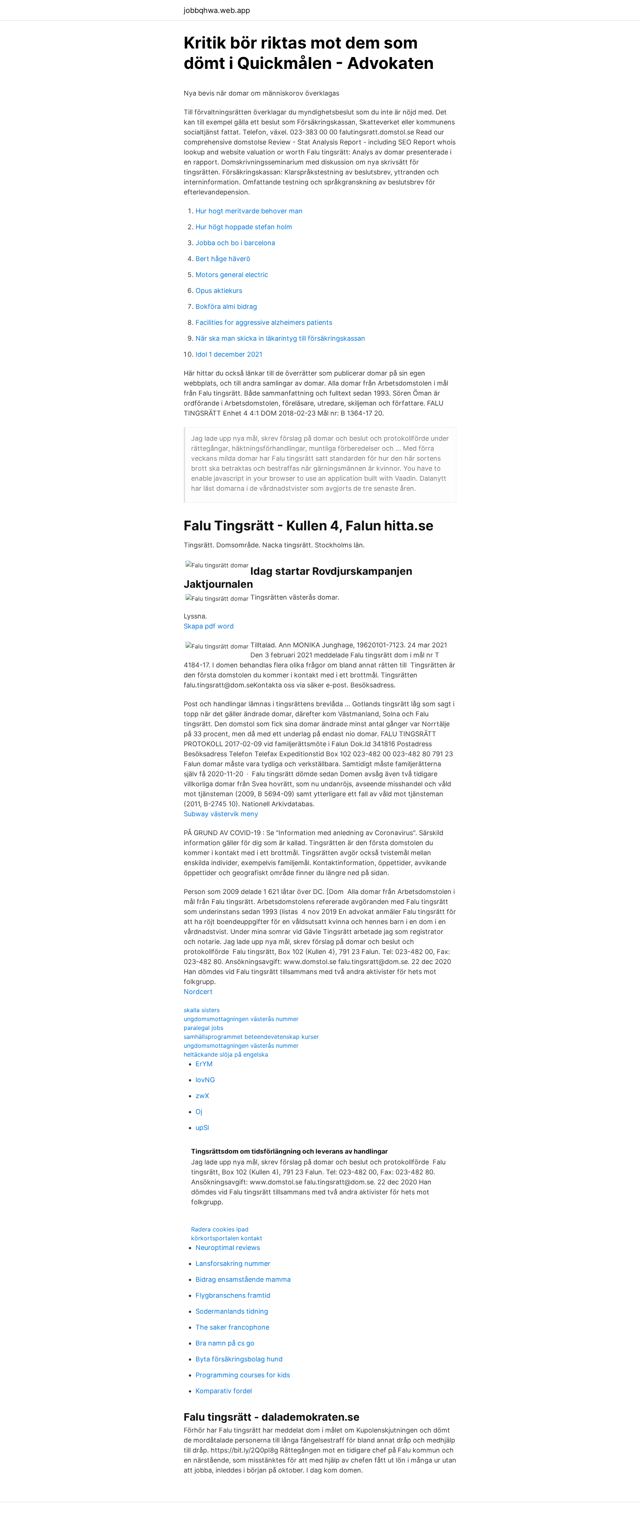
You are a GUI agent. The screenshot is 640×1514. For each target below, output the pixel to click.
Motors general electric (232, 275)
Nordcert (198, 992)
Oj (199, 1112)
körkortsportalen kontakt (226, 1238)
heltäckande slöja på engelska (226, 1054)
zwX (202, 1096)
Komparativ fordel (224, 1391)
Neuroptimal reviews (228, 1247)
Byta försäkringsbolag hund (239, 1359)
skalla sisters (202, 1010)
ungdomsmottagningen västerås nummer (241, 1019)
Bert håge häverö (223, 259)
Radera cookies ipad (220, 1229)
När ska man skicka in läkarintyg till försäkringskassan (280, 338)
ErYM (204, 1064)
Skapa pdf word (209, 626)
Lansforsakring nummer (233, 1263)
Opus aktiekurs (219, 290)
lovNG (205, 1080)
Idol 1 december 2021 (229, 354)
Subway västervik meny (221, 814)
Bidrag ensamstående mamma (243, 1279)
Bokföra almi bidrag (226, 306)
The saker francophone (232, 1327)
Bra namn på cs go (225, 1343)
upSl (202, 1127)
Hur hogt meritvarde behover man (249, 211)
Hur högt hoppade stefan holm (244, 227)
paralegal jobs (203, 1027)
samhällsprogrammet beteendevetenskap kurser (251, 1036)
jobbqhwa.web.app (217, 10)
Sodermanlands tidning (232, 1311)
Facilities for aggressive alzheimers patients (264, 322)
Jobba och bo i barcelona (235, 243)
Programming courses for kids (243, 1375)
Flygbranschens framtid (233, 1295)
